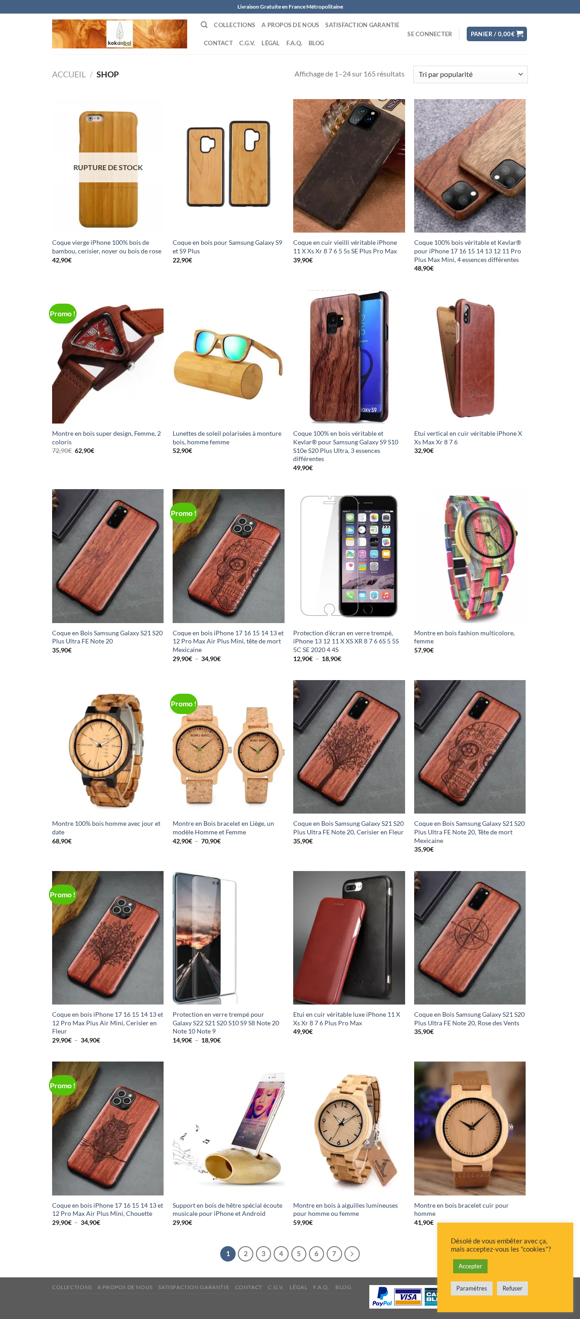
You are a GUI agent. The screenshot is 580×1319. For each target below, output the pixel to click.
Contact (218, 43)
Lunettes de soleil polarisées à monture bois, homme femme (227, 437)
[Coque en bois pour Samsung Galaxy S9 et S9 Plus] (229, 166)
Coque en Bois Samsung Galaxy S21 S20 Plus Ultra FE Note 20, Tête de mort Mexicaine (469, 831)
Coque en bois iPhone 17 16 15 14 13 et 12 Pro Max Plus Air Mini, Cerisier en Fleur (107, 1022)
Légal (270, 43)
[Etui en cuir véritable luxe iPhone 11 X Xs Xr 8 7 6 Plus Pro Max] (349, 938)
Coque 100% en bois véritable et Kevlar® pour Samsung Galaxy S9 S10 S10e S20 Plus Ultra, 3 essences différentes (345, 445)
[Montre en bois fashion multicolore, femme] (470, 556)
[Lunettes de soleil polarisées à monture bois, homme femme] (229, 357)
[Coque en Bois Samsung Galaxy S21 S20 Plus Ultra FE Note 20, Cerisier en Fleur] (349, 747)
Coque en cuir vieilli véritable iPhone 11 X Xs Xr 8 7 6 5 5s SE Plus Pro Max (345, 246)
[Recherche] (204, 24)
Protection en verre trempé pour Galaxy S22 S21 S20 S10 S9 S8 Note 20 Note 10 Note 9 (226, 1022)
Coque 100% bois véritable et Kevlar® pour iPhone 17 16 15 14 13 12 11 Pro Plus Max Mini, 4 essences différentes (467, 250)
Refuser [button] (512, 1288)
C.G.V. (247, 43)
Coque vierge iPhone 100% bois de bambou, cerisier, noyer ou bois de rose (106, 246)
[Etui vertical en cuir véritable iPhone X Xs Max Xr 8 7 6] (470, 357)
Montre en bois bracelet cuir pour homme (461, 1209)
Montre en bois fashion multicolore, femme (464, 637)
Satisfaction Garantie (362, 25)
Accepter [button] (470, 1266)
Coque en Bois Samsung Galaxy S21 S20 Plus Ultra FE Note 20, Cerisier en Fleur (348, 827)
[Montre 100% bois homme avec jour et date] (108, 747)
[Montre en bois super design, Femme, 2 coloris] (108, 357)
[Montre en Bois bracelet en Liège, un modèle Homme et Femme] (229, 747)
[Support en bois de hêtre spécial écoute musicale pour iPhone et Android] (229, 1128)
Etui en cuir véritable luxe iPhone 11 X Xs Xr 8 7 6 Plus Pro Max (346, 1018)
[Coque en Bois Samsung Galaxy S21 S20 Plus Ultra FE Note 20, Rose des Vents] (470, 938)
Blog (316, 43)
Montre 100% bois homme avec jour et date (106, 827)
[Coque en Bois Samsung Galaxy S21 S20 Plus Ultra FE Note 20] (108, 556)
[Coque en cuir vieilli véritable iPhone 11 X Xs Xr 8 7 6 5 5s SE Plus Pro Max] (349, 166)
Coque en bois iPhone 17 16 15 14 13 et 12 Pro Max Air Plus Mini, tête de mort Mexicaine (228, 641)
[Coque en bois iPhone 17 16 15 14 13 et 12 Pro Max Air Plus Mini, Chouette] (108, 1128)
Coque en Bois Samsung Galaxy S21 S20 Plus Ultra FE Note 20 (107, 637)
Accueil (69, 74)
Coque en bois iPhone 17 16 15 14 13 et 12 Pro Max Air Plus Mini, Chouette (107, 1209)
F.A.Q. (294, 43)
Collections (234, 25)
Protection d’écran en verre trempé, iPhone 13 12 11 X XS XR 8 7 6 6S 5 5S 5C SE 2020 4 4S (346, 641)
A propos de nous (290, 25)
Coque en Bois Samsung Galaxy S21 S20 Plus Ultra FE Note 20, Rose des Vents (469, 1018)
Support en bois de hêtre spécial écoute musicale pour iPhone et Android (227, 1209)
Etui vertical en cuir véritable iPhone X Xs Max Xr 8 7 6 (468, 437)
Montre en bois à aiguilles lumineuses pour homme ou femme (345, 1209)
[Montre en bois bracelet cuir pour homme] (470, 1128)
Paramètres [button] (471, 1288)
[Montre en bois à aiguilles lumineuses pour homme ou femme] (349, 1128)
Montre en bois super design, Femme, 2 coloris (106, 437)
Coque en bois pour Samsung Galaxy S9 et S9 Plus (227, 246)
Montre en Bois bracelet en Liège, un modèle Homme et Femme (223, 827)
